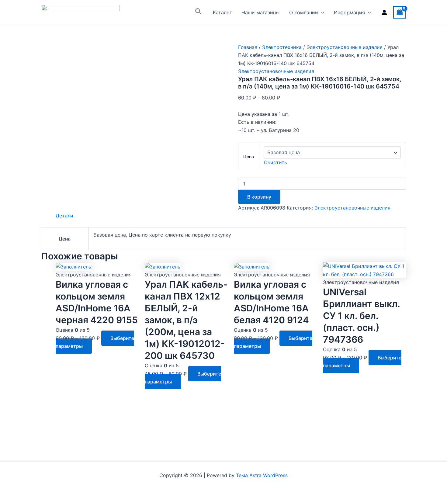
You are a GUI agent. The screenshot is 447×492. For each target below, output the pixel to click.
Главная (247, 47)
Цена (248, 156)
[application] (321, 12)
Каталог (222, 12)
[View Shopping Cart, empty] (399, 12)
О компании (303, 12)
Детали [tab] (64, 216)
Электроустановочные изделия (345, 47)
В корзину (259, 197)
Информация (349, 12)
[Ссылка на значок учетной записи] (384, 12)
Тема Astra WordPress (262, 475)
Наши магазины (260, 12)
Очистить (275, 162)
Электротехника (282, 47)
